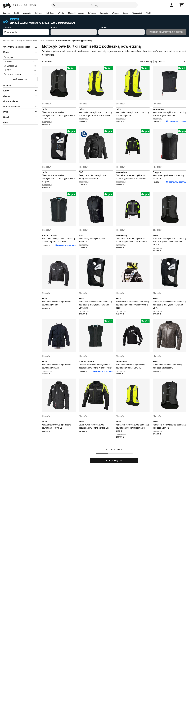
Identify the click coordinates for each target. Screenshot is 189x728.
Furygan (157, 172)
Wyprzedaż (137, 13)
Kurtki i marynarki (47, 40)
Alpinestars (121, 361)
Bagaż (125, 13)
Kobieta (38, 13)
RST (81, 172)
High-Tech (50, 13)
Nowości (6, 13)
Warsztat (115, 13)
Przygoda (104, 13)
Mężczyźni (27, 13)
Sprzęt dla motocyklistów (27, 40)
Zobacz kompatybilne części (166, 31)
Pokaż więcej (114, 460)
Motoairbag (158, 109)
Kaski (16, 13)
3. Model (102, 27)
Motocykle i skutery (76, 13)
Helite (44, 109)
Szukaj (94, 5)
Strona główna (8, 40)
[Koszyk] (181, 5)
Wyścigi (61, 13)
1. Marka (7, 27)
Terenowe (92, 13)
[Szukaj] (54, 5)
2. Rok (54, 27)
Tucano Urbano (49, 235)
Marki (148, 13)
